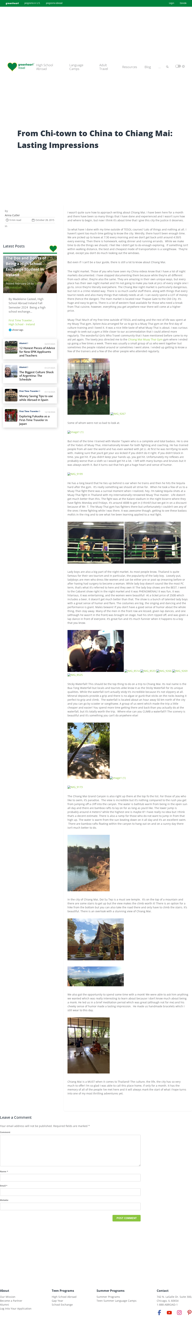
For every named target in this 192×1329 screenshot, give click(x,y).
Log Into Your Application (16, 1308)
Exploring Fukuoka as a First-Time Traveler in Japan (34, 420)
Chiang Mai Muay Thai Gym (145, 339)
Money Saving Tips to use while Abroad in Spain (36, 398)
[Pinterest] (189, 1312)
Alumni (23, 343)
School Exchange (62, 1304)
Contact (163, 1291)
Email (3, 1185)
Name (4, 1171)
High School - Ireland (22, 324)
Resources (129, 67)
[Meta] (159, 1312)
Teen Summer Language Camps (116, 1300)
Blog (148, 67)
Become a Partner (11, 1300)
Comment (5, 1132)
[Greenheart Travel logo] (21, 67)
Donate (183, 3)
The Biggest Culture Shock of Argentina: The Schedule (36, 375)
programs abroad (54, 3)
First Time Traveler (21, 320)
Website (4, 1200)
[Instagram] (179, 1312)
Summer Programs (110, 1291)
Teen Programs (63, 1291)
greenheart (12, 3)
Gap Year (57, 1300)
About (4, 1291)
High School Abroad (44, 67)
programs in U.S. (32, 3)
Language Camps (76, 67)
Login (171, 3)
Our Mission (7, 1297)
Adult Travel (103, 67)
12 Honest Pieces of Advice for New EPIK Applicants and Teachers (37, 351)
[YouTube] (169, 1312)
